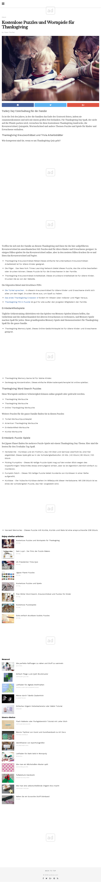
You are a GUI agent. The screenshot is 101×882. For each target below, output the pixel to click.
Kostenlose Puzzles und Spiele (29, 583)
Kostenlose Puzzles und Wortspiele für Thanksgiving (37, 540)
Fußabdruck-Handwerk (25, 775)
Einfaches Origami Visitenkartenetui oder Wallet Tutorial (39, 706)
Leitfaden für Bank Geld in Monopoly (31, 754)
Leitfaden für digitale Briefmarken (30, 685)
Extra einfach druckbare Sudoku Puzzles (33, 616)
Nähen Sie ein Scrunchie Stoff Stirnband (32, 796)
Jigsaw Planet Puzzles (25, 573)
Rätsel (4, 17)
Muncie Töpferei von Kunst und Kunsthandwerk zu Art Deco (41, 732)
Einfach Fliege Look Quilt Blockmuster (32, 674)
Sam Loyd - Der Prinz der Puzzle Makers (33, 551)
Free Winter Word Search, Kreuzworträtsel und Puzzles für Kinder (43, 594)
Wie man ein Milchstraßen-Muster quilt (32, 764)
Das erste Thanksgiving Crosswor (20, 298)
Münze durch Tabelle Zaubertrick (29, 695)
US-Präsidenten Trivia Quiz (27, 562)
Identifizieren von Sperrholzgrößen (30, 743)
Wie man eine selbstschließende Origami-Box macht (37, 786)
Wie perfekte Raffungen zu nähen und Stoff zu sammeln (39, 663)
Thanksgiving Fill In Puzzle (17, 302)
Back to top (50, 871)
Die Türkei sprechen (14, 290)
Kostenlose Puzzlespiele (26, 605)
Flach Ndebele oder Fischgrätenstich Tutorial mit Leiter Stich (41, 721)
